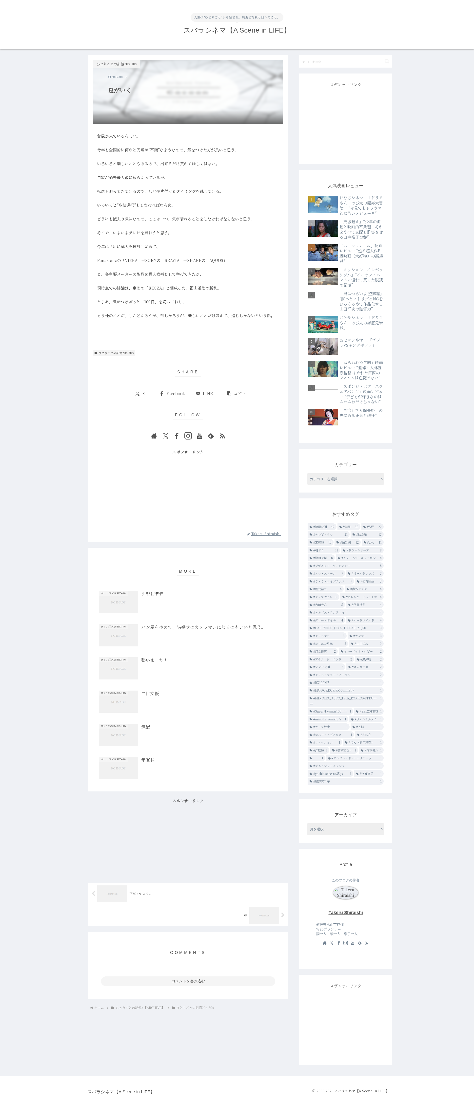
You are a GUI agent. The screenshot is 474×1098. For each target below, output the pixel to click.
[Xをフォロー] (165, 436)
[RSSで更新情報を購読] (222, 436)
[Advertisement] (188, 490)
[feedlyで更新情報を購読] (211, 436)
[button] (236, 393)
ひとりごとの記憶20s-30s (116, 353)
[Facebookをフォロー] (177, 436)
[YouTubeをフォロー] (199, 436)
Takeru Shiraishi (346, 912)
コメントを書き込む (188, 981)
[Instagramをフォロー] (188, 436)
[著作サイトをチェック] (154, 436)
